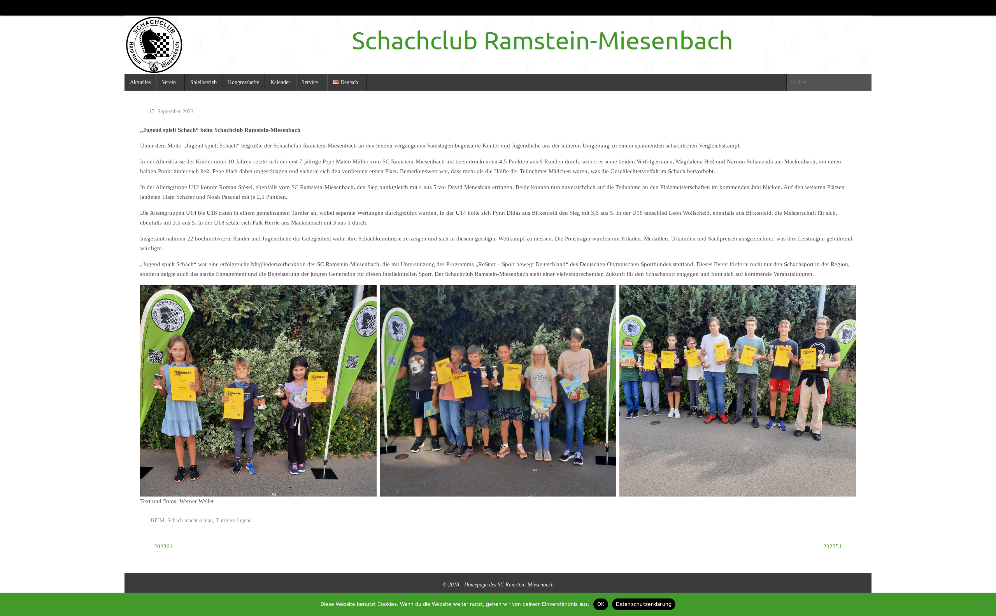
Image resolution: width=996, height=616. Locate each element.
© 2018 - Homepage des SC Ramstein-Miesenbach (498, 585)
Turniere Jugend (234, 520)
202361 (163, 546)
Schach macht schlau (190, 520)
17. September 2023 (171, 111)
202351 (833, 546)
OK (601, 604)
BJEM (157, 520)
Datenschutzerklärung (644, 604)
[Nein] (986, 604)
